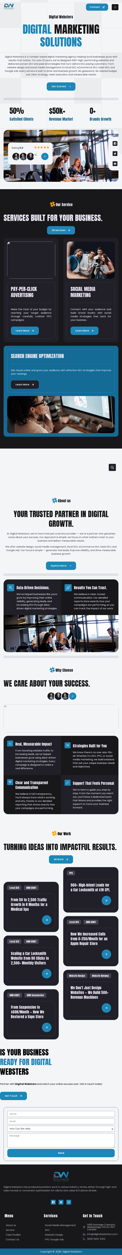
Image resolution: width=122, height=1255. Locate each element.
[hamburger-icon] (115, 7)
